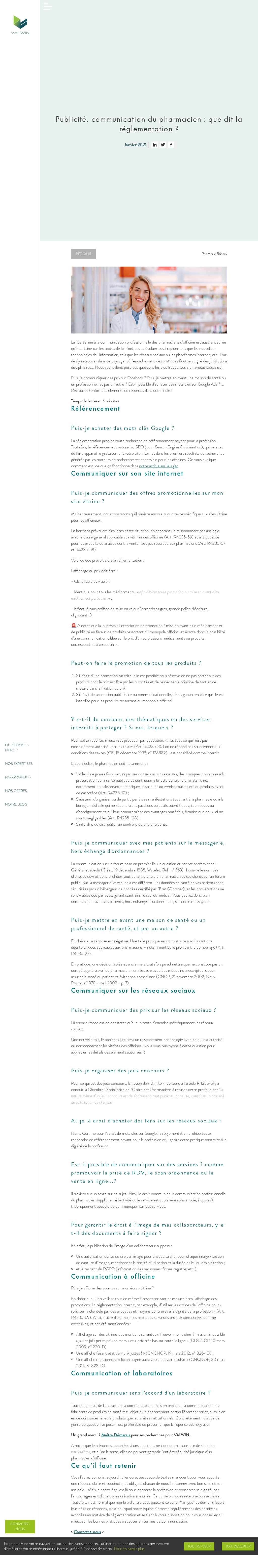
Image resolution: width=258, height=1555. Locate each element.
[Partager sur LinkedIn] (154, 145)
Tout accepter (237, 1546)
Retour (83, 254)
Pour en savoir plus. (129, 1548)
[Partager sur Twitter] (163, 145)
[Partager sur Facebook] (171, 145)
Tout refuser (199, 1546)
